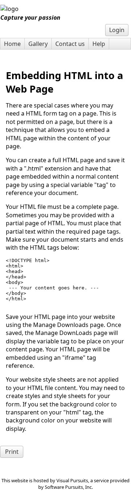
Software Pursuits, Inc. (69, 487)
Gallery (38, 44)
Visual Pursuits (72, 480)
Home (12, 44)
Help (98, 44)
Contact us (70, 44)
